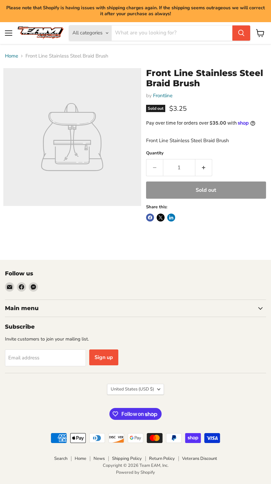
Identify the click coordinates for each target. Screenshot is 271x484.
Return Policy (162, 459)
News (99, 459)
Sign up (104, 357)
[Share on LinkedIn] (171, 218)
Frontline (163, 95)
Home (11, 56)
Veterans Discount (199, 459)
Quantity (155, 153)
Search (60, 459)
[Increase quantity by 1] (203, 167)
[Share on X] (161, 218)
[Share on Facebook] (150, 218)
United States (132, 389)
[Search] (241, 33)
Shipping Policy (127, 459)
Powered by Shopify (135, 472)
